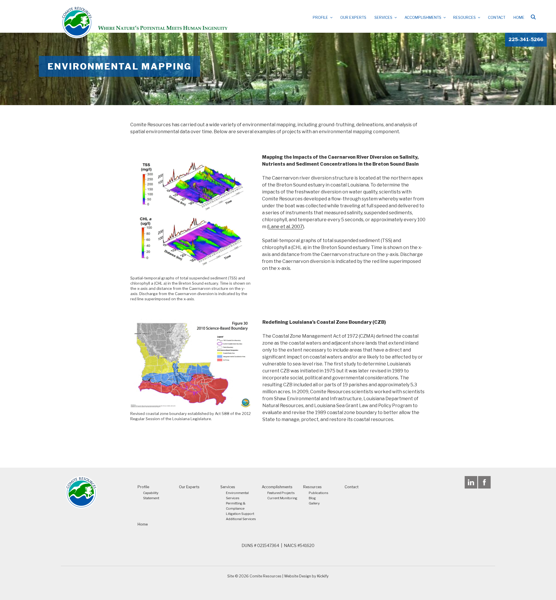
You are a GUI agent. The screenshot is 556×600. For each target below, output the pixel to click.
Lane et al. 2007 (285, 226)
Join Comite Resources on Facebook (484, 482)
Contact (496, 17)
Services (383, 17)
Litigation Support (240, 514)
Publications (318, 493)
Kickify (323, 576)
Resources (464, 17)
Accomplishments (423, 17)
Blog (312, 498)
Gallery (314, 503)
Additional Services (241, 519)
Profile (320, 17)
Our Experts (353, 17)
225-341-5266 (526, 39)
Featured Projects (281, 493)
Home (518, 17)
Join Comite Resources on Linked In (470, 482)
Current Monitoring (282, 498)
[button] (533, 17)
